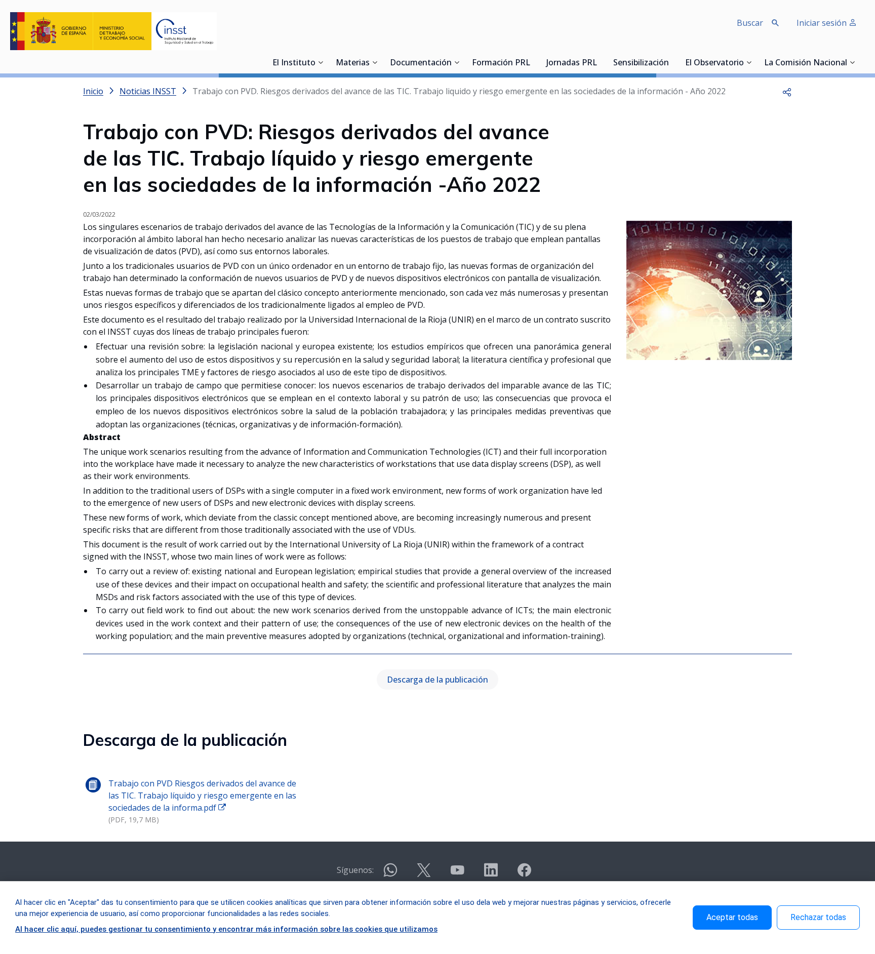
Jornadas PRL (571, 63)
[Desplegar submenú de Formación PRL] (533, 62)
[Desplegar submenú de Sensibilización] (672, 62)
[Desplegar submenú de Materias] (375, 62)
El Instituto (293, 63)
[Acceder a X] (424, 874)
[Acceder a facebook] (524, 874)
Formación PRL (501, 63)
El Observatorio (714, 63)
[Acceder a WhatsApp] (390, 874)
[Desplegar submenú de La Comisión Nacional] (852, 62)
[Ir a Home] (113, 31)
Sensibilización (641, 63)
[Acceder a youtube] (457, 874)
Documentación (421, 63)
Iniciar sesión (823, 22)
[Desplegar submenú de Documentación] (457, 62)
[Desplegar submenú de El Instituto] (320, 62)
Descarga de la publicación (437, 679)
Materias (353, 63)
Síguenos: (355, 870)
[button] (787, 91)
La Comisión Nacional (805, 63)
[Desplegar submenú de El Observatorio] (749, 62)
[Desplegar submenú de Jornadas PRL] (600, 62)
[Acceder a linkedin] (491, 874)
